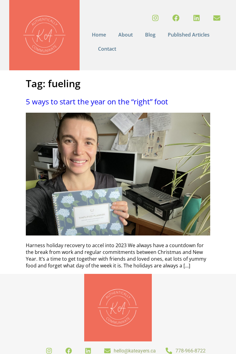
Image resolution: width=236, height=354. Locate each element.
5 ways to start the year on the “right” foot (97, 101)
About (125, 34)
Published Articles (189, 34)
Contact (107, 48)
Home (99, 34)
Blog (150, 34)
